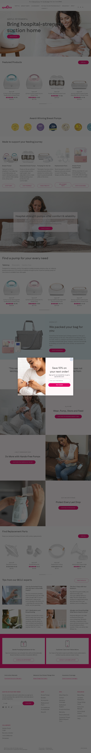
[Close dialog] (71, 359)
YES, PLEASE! (59, 385)
